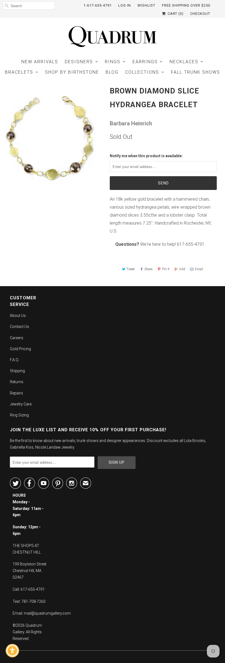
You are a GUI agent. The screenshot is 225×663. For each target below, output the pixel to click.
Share (148, 269)
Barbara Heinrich (131, 123)
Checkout (200, 14)
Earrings (145, 61)
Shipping (17, 371)
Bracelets (19, 72)
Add (182, 269)
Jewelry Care (21, 404)
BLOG (112, 72)
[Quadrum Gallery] (112, 36)
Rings (112, 61)
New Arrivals (39, 61)
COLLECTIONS (142, 72)
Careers (16, 338)
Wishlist (146, 5)
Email (199, 269)
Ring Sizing (19, 415)
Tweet (130, 269)
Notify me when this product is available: (146, 156)
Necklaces (184, 61)
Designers (79, 61)
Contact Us (19, 326)
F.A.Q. (14, 360)
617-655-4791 (190, 244)
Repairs (16, 393)
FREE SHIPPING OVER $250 (186, 5)
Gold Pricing (20, 349)
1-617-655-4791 (97, 5)
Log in (124, 5)
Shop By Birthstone (72, 72)
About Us (18, 315)
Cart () (175, 14)
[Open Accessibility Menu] (12, 651)
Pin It (166, 269)
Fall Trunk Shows (195, 72)
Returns (16, 382)
